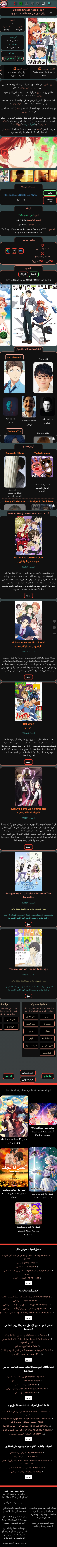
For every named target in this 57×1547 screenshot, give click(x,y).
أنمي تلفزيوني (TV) (26, 215)
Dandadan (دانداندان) (26, 1266)
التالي (8, 1076)
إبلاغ (28, 924)
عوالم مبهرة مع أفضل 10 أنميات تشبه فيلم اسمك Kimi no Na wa (42, 1131)
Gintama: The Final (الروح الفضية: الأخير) (25, 1376)
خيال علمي (11, 1019)
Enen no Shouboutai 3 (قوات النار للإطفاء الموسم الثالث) (25, 1312)
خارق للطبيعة (47, 1038)
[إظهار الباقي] (28, 506)
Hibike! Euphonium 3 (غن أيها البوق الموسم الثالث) (25, 1426)
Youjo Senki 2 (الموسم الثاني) (26, 1300)
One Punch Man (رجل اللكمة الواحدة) (26, 1467)
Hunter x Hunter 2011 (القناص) (26, 1354)
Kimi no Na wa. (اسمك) (26, 1392)
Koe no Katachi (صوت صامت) (26, 1380)
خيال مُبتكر (47, 1053)
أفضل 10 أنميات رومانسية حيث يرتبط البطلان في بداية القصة (14, 1193)
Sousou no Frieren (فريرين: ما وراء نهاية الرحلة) (26, 1335)
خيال (47, 1016)
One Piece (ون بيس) (26, 1262)
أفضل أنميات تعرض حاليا (28, 1249)
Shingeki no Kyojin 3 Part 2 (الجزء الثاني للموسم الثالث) (26, 1350)
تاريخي (30, 1038)
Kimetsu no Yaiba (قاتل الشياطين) (26, 1471)
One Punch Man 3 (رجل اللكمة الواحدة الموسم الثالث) (26, 1296)
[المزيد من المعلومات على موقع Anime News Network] (7, 251)
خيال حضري (31, 1016)
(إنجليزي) (36, 261)
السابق (48, 1076)
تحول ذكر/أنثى (47, 1045)
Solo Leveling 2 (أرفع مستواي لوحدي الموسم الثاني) (26, 1304)
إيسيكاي (47, 1031)
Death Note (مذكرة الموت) (26, 1456)
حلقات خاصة (50, 200)
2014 (20, 58)
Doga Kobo (9, 58)
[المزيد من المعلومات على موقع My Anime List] (21, 251)
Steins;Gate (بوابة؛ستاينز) (26, 1346)
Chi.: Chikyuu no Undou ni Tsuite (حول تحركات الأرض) (26, 1430)
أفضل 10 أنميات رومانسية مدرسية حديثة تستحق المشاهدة (28, 1231)
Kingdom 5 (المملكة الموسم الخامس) (26, 1434)
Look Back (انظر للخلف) (26, 1384)
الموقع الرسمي (42, 248)
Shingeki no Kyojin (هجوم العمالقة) (26, 1452)
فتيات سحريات (31, 1045)
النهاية (23, 274)
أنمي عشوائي (27, 1073)
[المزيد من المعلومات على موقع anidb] (14, 251)
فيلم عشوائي (27, 1079)
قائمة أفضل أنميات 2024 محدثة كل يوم (28, 1405)
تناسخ (30, 1031)
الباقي (28, 1283)
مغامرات (47, 1024)
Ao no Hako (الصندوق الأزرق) (26, 1278)
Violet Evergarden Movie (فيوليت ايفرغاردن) (26, 1388)
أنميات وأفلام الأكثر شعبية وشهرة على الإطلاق (28, 1446)
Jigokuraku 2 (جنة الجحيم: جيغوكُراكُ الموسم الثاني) (26, 1308)
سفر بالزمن (30, 1024)
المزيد (28, 595)
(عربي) (47, 261)
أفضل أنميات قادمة (28, 1290)
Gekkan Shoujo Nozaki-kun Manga (21, 195)
